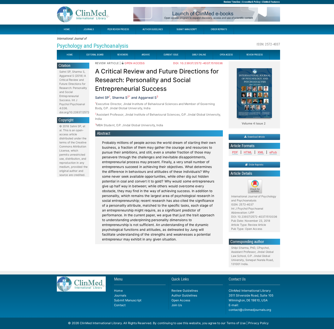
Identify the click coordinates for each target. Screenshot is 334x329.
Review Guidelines (184, 290)
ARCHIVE (146, 54)
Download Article (255, 136)
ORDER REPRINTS (219, 29)
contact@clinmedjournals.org (250, 310)
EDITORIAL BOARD (95, 54)
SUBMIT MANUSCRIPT (186, 29)
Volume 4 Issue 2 (254, 123)
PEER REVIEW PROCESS (118, 29)
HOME (67, 29)
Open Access (180, 300)
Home (118, 290)
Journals (120, 295)
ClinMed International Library (101, 323)
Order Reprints (255, 164)
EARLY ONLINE (199, 54)
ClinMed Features (271, 2)
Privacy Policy (258, 323)
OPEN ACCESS (226, 54)
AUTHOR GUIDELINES (153, 29)
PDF (235, 152)
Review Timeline (232, 2)
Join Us (176, 305)
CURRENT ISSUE (171, 54)
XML (261, 152)
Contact (120, 305)
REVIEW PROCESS (254, 54)
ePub (273, 152)
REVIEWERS (122, 54)
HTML (248, 152)
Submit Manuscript (127, 300)
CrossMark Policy (251, 2)
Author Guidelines (184, 295)
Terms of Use (236, 323)
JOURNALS (89, 29)
